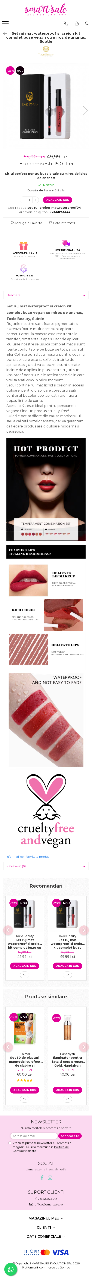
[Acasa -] (46, 9)
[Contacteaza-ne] (66, 23)
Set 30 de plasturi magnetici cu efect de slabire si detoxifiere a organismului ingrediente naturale (25, 1061)
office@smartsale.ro (48, 1204)
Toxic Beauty (25, 936)
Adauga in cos (57, 199)
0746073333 (48, 1199)
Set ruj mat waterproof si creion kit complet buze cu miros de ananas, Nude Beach (25, 943)
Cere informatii (63, 223)
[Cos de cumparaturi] (77, 23)
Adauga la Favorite (28, 223)
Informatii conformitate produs (27, 856)
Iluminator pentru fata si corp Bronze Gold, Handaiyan (67, 1061)
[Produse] (6, 24)
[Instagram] (50, 1178)
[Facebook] (42, 1178)
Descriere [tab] (14, 295)
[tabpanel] (46, 106)
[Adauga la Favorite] (24, 975)
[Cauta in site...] (87, 23)
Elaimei (25, 1053)
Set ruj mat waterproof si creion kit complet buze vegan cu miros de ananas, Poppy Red (67, 943)
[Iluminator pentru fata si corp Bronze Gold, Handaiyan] (67, 1028)
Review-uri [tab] (16, 866)
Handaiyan (67, 1053)
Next (85, 110)
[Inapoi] (3, 33)
